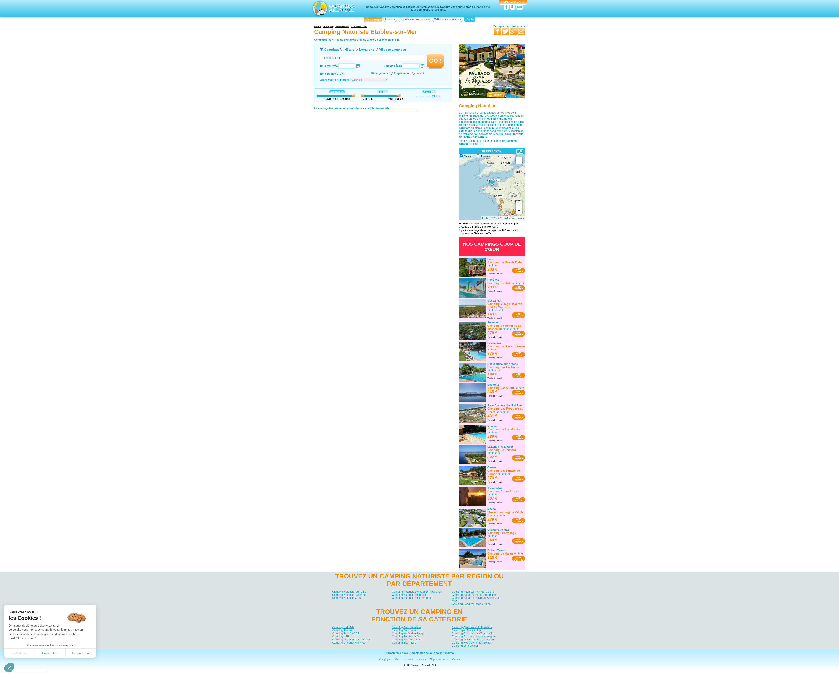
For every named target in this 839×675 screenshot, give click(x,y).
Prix (381, 92)
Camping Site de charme (406, 639)
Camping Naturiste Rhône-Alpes (471, 604)
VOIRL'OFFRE (518, 270)
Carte (469, 19)
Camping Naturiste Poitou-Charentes (474, 594)
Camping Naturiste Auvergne (349, 594)
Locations (366, 49)
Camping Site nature (404, 642)
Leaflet (485, 218)
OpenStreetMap (502, 218)
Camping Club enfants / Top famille (472, 633)
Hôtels (390, 19)
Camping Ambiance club (466, 630)
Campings (373, 19)
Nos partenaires (444, 653)
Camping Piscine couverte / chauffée (473, 639)
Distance (335, 92)
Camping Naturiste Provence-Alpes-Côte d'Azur (476, 599)
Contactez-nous (422, 653)
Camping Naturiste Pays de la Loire (473, 591)
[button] (9, 667)
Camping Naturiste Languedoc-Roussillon (417, 591)
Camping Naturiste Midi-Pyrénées (412, 597)
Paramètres (50, 653)
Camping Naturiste (343, 627)
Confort (427, 92)
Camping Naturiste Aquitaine (349, 591)
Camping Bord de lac (404, 630)
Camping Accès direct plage (408, 633)
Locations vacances (414, 19)
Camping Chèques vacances (349, 642)
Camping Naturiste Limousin (409, 594)
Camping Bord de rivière (406, 627)
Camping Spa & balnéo (406, 636)
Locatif (420, 73)
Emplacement (402, 73)
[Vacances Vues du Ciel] (333, 8)
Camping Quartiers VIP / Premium (472, 627)
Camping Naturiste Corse (347, 597)
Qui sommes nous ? (397, 653)
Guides (456, 659)
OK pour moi (81, 653)
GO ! (435, 60)
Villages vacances (447, 19)
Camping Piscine (342, 630)
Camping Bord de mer (465, 645)
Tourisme (486, 156)
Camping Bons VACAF (345, 633)
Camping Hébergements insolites (472, 642)
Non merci (19, 653)
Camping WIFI (340, 636)
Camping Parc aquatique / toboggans (474, 636)
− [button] (519, 210)
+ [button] (519, 204)
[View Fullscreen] (519, 160)
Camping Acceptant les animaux (351, 639)
